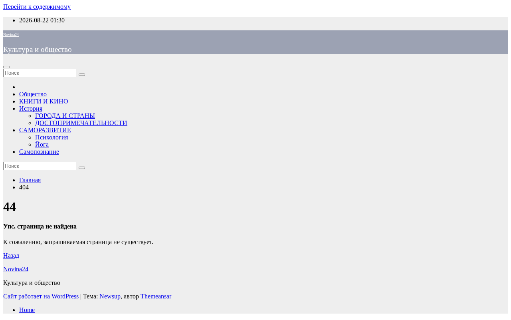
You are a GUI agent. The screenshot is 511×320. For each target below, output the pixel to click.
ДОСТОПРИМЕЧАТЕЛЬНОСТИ (81, 122)
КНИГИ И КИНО (43, 101)
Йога (42, 144)
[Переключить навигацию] (6, 67)
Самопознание (39, 151)
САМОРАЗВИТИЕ (45, 130)
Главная (30, 180)
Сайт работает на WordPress (41, 296)
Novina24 (11, 34)
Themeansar (156, 296)
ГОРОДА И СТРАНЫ (65, 115)
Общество (33, 94)
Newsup (110, 296)
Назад (11, 255)
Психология (51, 137)
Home (27, 309)
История (30, 108)
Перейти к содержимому (37, 6)
